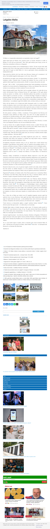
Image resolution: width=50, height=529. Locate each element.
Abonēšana (21, 6)
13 (31, 224)
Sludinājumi (32, 6)
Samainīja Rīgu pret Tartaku (10, 352)
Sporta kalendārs (7, 378)
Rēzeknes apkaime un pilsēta (13, 17)
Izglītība (10, 9)
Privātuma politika (39, 525)
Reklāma (27, 6)
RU (22, 9)
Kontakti (41, 6)
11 (42, 202)
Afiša (5, 376)
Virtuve (5, 389)
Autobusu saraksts (7, 387)
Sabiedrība (5, 9)
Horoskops (6, 381)
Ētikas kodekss (39, 527)
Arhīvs (37, 6)
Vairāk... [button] (31, 9)
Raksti (5, 17)
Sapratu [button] (45, 3)
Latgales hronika (7, 380)
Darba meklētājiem (7, 385)
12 (8, 208)
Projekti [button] (25, 9)
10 (15, 183)
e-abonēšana (15, 6)
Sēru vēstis (6, 383)
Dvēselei (18, 9)
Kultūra (14, 9)
